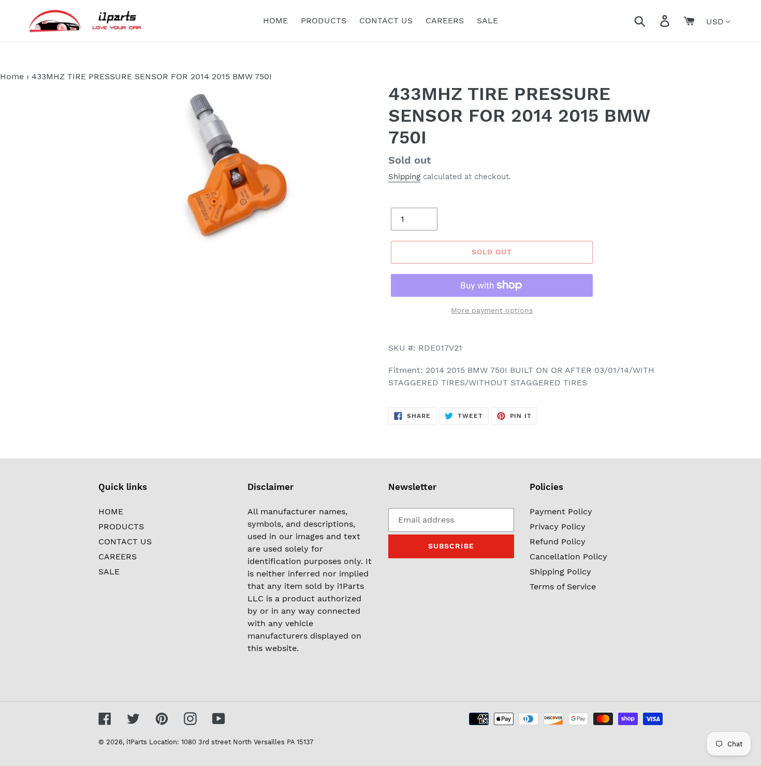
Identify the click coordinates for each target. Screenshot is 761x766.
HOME (110, 511)
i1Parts (136, 742)
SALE (109, 571)
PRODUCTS (121, 526)
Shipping (404, 176)
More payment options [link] (492, 310)
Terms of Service (563, 586)
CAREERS (117, 556)
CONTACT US (125, 541)
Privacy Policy (558, 526)
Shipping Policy (560, 571)
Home (12, 76)
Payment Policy (561, 511)
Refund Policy (558, 541)
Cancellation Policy (568, 556)
